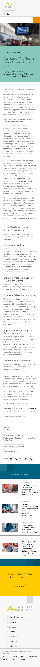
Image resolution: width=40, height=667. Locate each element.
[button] (35, 5)
